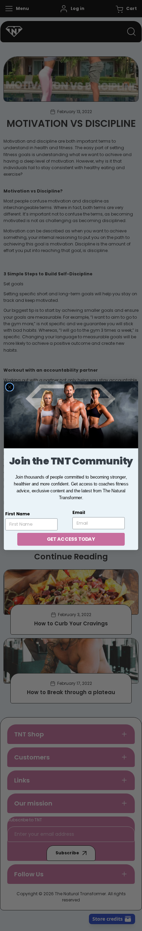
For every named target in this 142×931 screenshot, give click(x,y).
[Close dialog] (9, 387)
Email (78, 512)
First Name (17, 513)
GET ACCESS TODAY (71, 539)
